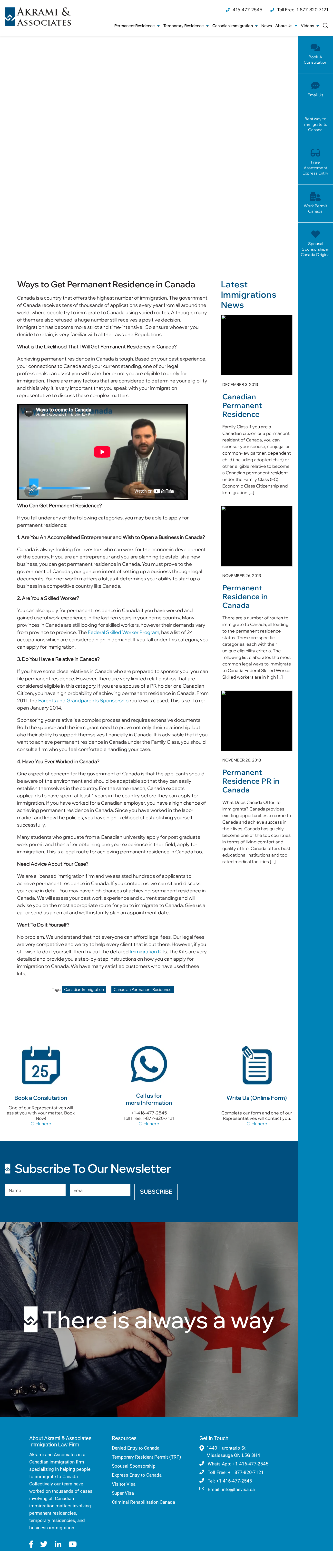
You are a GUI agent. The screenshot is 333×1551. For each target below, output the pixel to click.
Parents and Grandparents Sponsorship (83, 700)
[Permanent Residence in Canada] (257, 595)
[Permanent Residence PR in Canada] (257, 780)
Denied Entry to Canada (135, 1448)
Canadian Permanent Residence (143, 989)
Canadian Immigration (84, 989)
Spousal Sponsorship (134, 1466)
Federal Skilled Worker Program (123, 632)
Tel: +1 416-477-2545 (229, 1481)
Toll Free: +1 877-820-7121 (235, 1472)
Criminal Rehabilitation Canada (143, 1502)
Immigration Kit (147, 951)
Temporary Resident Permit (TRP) (146, 1457)
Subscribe (156, 1191)
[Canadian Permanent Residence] (257, 408)
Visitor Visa (124, 1484)
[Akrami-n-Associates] (38, 10)
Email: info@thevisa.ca (230, 1489)
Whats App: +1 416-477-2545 (237, 1464)
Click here (40, 1123)
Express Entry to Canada (137, 1475)
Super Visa (123, 1493)
